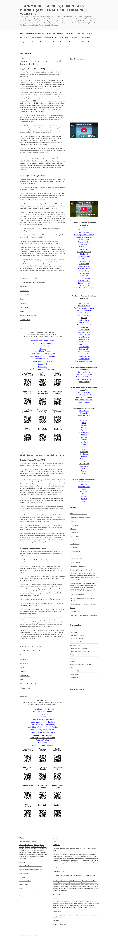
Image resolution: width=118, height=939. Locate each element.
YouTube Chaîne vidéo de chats (42, 369)
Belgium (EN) (84, 430)
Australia (84, 427)
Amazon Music (44, 42)
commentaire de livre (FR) (77, 638)
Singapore (84, 466)
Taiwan (83, 473)
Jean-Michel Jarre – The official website (32, 282)
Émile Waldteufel (84, 268)
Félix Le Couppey (84, 278)
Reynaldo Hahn (84, 266)
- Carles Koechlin (74, 525)
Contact (76, 42)
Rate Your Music (25, 307)
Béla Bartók (84, 254)
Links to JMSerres (87, 42)
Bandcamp (23, 286)
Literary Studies (36, 37)
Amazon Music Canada (42, 735)
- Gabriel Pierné (74, 547)
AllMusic (23, 303)
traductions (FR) (74, 671)
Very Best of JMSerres (59, 848)
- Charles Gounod (74, 544)
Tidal (61, 42)
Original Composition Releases (35, 33)
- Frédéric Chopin (74, 540)
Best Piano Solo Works (84, 374)
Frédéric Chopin (84, 239)
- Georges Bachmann (76, 558)
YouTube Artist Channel (42, 343)
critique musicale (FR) (76, 642)
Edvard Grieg (84, 271)
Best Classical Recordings (84, 288)
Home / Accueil (23, 884)
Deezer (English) (42, 740)
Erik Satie (84, 227)
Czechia (84, 435)
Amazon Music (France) (42, 359)
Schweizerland (84, 464)
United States (84, 410)
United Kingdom (84, 415)
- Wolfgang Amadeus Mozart (78, 566)
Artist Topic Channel (58, 871)
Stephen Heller (84, 276)
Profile (68, 42)
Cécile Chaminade (84, 259)
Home (21, 33)
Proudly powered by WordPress (28, 935)
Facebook (55, 924)
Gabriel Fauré (84, 247)
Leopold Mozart (84, 285)
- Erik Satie (73, 521)
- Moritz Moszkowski (75, 555)
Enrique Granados (84, 256)
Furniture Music (84, 382)
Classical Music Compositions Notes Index (31, 869)
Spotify (22, 42)
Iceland (83, 444)
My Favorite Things (75, 611)
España (84, 425)
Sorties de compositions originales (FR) (80, 664)
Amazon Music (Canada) (42, 361)
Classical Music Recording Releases (80, 517)
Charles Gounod (84, 261)
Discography (69, 33)
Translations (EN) (74, 674)
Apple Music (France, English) (42, 730)
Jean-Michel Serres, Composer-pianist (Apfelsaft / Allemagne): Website (53, 10)
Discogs (22, 299)
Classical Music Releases (54, 33)
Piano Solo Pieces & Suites (84, 379)
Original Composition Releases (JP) (79, 651)
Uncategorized (74, 677)
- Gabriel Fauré (74, 532)
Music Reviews (24, 37)
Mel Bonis (84, 244)
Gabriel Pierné (84, 273)
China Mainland (84, 432)
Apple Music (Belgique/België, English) (42, 727)
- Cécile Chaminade (75, 551)
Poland (84, 461)
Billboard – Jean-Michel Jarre (29, 315)
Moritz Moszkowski (84, 252)
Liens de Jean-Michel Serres (42, 341)
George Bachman (84, 283)
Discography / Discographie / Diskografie (81, 570)
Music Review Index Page (77, 594)
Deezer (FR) (42, 364)
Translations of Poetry (50, 37)
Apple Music (32, 42)
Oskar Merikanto (84, 249)
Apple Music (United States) (42, 719)
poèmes (72, 658)
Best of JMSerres (84, 372)
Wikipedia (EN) (25, 295)
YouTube (74, 37)
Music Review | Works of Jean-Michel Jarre (42, 455)
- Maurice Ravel (74, 536)
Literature (22, 877)
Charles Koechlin (84, 242)
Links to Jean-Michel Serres (42, 709)
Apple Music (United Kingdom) (42, 725)
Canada (84, 484)
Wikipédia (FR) (24, 291)
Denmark (84, 437)
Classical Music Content (84, 33)
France (84, 418)
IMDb (22, 311)
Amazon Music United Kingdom (42, 737)
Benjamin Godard (84, 280)
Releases (72, 661)
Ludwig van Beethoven (84, 237)
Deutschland (84, 420)
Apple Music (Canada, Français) (42, 356)
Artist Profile (56, 845)
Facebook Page (25, 320)
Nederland (84, 452)
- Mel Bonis (73, 529)
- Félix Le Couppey (75, 562)
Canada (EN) (84, 413)
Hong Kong (84, 442)
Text (71, 667)
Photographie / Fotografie (77, 655)
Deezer (55, 42)
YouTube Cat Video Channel (42, 745)
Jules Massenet (84, 264)
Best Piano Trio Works (84, 377)
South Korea (84, 468)
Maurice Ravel (84, 232)
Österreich (84, 459)
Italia (84, 423)
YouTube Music (85, 37)
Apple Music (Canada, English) (42, 722)
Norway (84, 456)
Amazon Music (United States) (42, 732)
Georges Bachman (42, 854)
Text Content (64, 37)
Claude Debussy (84, 230)
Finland (84, 439)
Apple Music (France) (42, 351)
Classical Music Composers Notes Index (30, 866)
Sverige (84, 471)
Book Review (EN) (75, 632)
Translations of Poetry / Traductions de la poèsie (83, 604)
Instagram (23, 328)
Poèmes (72, 608)
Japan (84, 449)
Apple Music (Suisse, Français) (42, 354)
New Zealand (84, 454)
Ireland (84, 447)
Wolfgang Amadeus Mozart (84, 235)
